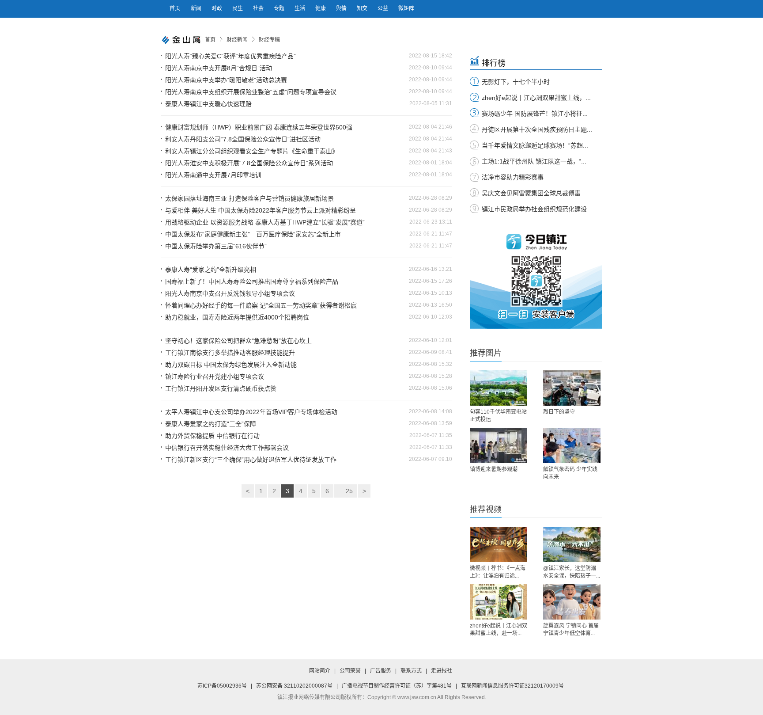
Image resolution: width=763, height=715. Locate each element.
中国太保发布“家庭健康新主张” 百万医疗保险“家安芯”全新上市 (253, 234)
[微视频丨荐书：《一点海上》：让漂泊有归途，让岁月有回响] (498, 544)
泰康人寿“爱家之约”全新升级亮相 (210, 269)
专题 (280, 8)
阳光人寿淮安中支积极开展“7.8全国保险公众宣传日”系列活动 (249, 163)
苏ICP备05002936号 (222, 686)
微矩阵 (406, 8)
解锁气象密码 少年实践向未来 (570, 473)
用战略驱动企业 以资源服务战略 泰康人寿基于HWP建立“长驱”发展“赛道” (265, 222)
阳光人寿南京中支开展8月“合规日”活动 (218, 68)
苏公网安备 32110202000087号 (294, 686)
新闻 (197, 8)
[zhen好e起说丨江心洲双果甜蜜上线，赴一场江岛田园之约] (498, 602)
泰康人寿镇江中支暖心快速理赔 (208, 103)
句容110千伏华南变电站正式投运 (498, 415)
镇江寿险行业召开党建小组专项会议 (214, 376)
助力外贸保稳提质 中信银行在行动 (212, 435)
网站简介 (319, 671)
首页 (175, 8)
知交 (363, 8)
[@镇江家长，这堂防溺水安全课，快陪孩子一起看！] (572, 544)
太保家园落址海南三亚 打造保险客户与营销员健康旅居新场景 (249, 198)
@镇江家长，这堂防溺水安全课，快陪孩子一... (571, 572)
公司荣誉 (350, 671)
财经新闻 (237, 40)
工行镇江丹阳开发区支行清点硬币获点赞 (220, 388)
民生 (238, 8)
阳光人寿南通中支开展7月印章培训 (213, 175)
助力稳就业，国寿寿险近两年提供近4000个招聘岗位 (237, 317)
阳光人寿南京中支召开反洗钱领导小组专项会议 (230, 293)
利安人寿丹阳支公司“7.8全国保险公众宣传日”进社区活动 (243, 139)
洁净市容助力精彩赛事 (513, 177)
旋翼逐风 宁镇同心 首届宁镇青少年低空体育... (571, 629)
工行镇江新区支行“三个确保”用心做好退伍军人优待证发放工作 (250, 459)
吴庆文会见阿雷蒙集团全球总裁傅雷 (531, 193)
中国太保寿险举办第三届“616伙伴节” (216, 246)
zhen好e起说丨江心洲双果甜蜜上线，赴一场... (498, 629)
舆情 (342, 8)
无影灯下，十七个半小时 (516, 81)
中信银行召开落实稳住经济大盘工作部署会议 (227, 447)
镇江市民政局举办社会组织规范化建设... (537, 209)
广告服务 (380, 671)
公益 (383, 8)
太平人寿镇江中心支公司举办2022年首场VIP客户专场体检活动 (251, 411)
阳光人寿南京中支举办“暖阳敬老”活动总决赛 (226, 80)
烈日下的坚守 (559, 412)
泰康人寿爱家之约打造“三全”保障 (210, 423)
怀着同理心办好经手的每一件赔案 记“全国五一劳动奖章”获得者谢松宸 (261, 305)
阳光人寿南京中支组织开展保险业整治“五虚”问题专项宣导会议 (250, 91)
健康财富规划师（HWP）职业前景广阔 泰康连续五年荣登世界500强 (258, 127)
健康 (321, 8)
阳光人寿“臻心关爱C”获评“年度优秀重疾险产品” (230, 56)
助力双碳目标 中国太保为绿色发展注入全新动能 (231, 364)
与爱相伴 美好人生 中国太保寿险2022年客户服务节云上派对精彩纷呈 (260, 210)
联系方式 (411, 671)
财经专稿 (269, 40)
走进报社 (441, 671)
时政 (217, 8)
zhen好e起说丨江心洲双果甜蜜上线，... (536, 97)
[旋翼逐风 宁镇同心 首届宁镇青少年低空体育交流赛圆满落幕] (572, 602)
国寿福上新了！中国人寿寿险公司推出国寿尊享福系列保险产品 (251, 281)
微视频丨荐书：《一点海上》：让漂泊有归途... (497, 572)
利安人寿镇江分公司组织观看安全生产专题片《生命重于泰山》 (251, 151)
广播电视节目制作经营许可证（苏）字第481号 (397, 686)
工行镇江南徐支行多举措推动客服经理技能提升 (230, 352)
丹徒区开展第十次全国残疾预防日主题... (537, 129)
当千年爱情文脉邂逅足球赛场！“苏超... (535, 145)
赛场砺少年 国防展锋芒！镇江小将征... (535, 113)
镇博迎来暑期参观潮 (493, 469)
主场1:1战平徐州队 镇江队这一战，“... (534, 161)
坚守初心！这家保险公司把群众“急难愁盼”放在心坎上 (238, 340)
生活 (300, 8)
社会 (259, 8)
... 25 (346, 490)
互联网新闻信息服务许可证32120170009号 (512, 686)
